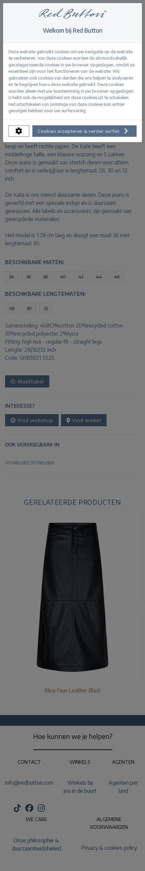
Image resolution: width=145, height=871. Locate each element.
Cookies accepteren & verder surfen (79, 131)
